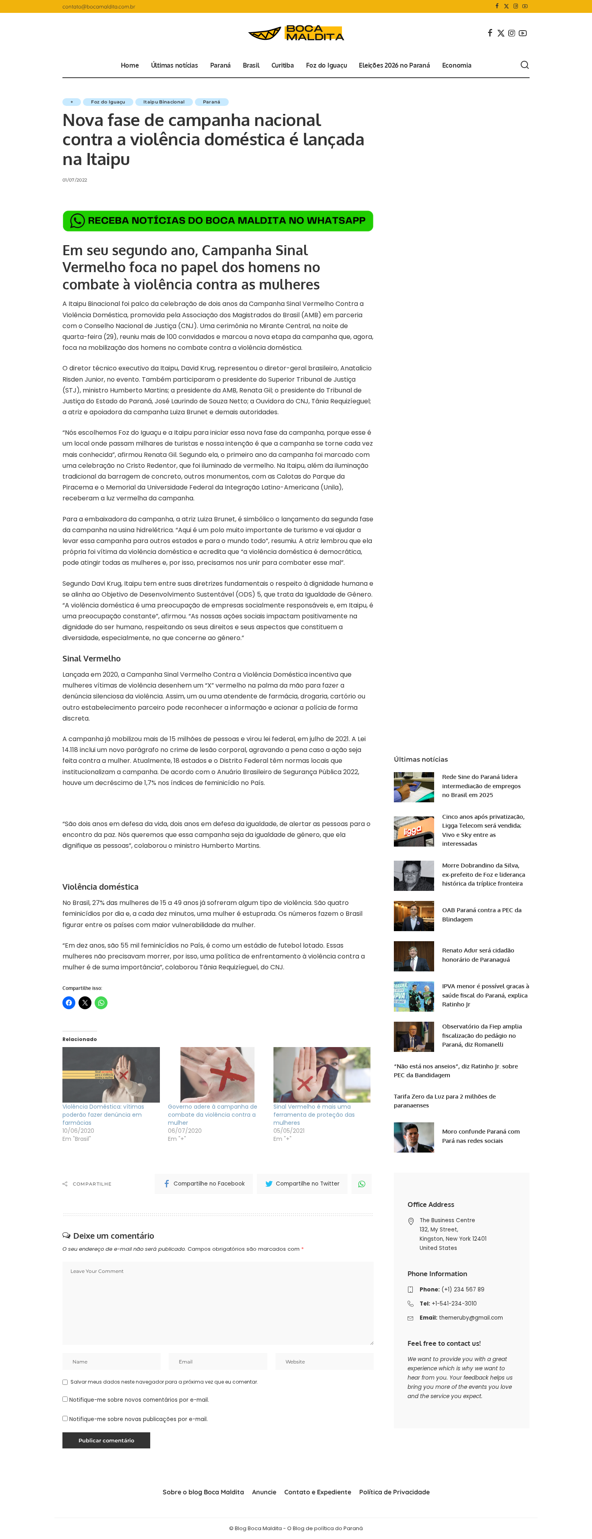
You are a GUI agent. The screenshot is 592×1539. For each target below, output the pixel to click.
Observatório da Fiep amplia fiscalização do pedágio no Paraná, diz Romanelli (482, 1035)
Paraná (212, 102)
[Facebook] (497, 6)
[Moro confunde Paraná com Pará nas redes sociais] (414, 1137)
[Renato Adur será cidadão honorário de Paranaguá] (414, 956)
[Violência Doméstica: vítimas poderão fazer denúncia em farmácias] (111, 1075)
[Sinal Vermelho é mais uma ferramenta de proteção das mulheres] (322, 1075)
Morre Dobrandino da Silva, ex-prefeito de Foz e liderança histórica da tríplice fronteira (483, 874)
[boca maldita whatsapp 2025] (218, 220)
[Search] (525, 65)
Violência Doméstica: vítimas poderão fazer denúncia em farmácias (103, 1115)
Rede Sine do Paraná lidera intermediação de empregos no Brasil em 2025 (481, 786)
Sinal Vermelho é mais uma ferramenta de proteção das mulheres (314, 1115)
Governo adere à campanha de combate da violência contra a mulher (212, 1115)
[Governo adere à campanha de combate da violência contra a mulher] (216, 1075)
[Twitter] (506, 6)
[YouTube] (525, 6)
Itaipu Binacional (164, 102)
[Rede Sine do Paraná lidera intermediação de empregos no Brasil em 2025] (414, 787)
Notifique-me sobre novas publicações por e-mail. (138, 1419)
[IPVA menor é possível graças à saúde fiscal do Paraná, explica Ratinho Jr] (414, 996)
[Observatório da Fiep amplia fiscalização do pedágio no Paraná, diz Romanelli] (414, 1037)
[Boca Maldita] (296, 33)
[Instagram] (515, 6)
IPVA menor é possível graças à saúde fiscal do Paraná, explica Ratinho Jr (485, 995)
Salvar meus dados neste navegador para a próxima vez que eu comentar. (164, 1381)
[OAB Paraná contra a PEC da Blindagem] (414, 916)
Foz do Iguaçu (108, 102)
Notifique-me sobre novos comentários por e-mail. (139, 1400)
